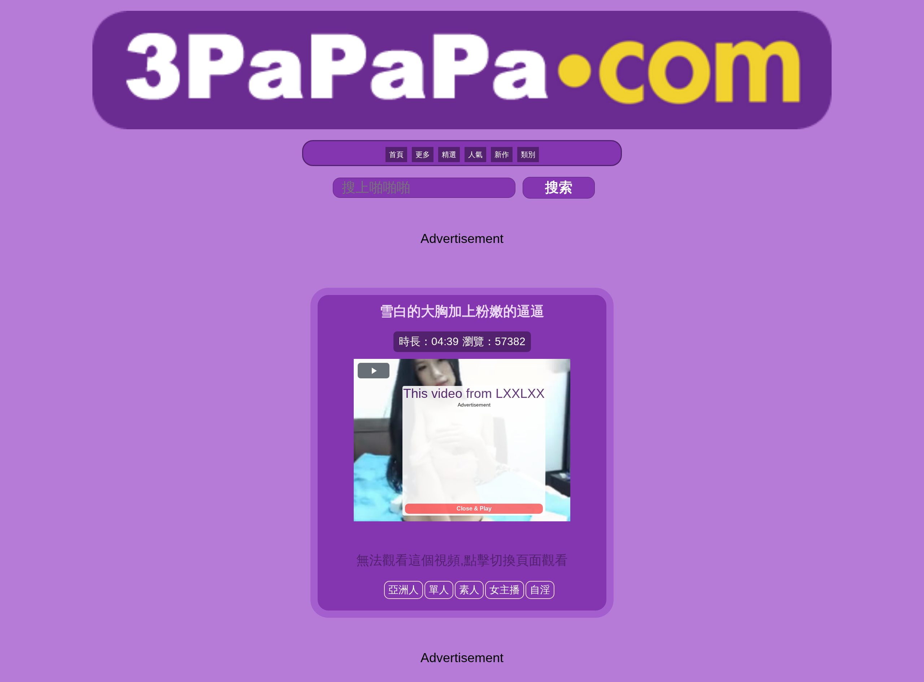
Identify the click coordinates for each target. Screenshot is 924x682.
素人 (469, 589)
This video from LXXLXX (474, 393)
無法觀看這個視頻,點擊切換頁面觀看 (462, 560)
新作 (501, 154)
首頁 (396, 154)
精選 (449, 154)
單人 (439, 589)
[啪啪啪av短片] (462, 68)
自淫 (540, 589)
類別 (528, 154)
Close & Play (474, 508)
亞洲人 (403, 589)
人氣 (475, 154)
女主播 (504, 589)
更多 (422, 154)
